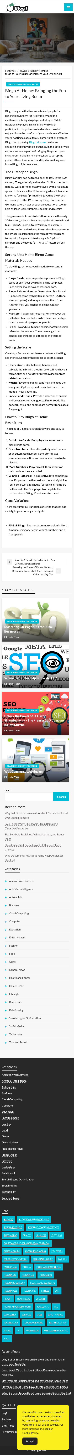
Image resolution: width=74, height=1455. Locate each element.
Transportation (58, 1322)
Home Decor (16, 985)
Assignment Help (13, 1227)
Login (5, 1413)
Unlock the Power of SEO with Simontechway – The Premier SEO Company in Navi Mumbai (34, 720)
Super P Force (55, 1314)
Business (14, 905)
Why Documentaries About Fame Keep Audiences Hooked (36, 1393)
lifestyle (40, 1298)
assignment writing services (43, 1227)
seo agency (10, 1314)
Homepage (10, 71)
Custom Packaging (35, 1251)
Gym (57, 1291)
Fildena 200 (46, 1275)
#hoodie (8, 1219)
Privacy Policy (10, 1431)
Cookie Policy (30, 1432)
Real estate (15, 1002)
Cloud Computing (19, 913)
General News (17, 969)
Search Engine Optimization (34, 71)
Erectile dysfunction (15, 1259)
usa (19, 1330)
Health (8, 1298)
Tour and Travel (18, 1042)
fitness (45, 1291)
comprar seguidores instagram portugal (27, 1243)
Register (7, 1419)
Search (8, 790)
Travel (7, 1330)
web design (32, 1330)
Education (15, 929)
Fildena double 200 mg (42, 1283)
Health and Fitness (19, 977)
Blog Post (8, 1425)
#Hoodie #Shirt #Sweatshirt (34, 1219)
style (39, 1314)
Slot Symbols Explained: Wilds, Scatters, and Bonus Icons (35, 1380)
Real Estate (43, 1306)
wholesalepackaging (56, 1330)
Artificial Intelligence (21, 889)
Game (12, 961)
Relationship (16, 1010)
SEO (56, 1306)
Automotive (10, 1235)
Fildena (27, 1267)
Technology (16, 1034)
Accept (30, 1441)
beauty (27, 1235)
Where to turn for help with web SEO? (30, 678)
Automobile (15, 897)
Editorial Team (12, 637)
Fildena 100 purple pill (48, 1267)
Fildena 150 (28, 1275)
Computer (14, 921)
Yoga (7, 1338)
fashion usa (10, 1267)
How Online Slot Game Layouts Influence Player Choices (35, 1386)
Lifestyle (14, 994)
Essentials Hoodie (43, 1259)
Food (12, 953)
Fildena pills (10, 1291)
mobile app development (17, 1306)
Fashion (13, 945)
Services (26, 1314)
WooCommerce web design (23, 771)
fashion (62, 1259)
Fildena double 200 (14, 1283)
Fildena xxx (29, 1291)
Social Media (16, 1026)
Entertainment (17, 937)
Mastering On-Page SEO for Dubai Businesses (28, 629)
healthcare (23, 1298)
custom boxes (11, 1251)
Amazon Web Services (21, 881)
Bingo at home (37, 142)
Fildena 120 (10, 1275)
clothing (56, 1235)
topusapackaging (33, 1322)
